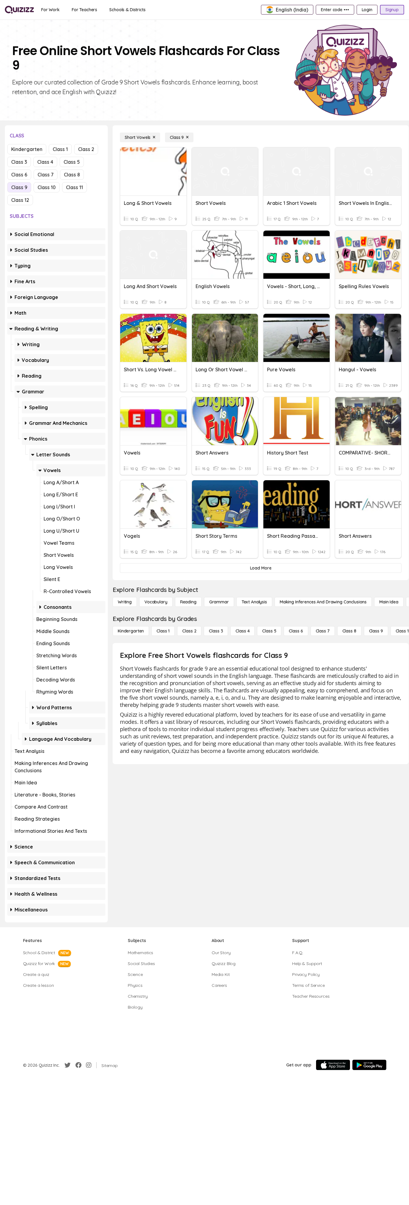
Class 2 (86, 149)
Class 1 (60, 149)
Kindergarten (26, 149)
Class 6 (19, 175)
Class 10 (47, 187)
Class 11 (74, 187)
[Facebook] (78, 1065)
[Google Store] (369, 1065)
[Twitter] (67, 1065)
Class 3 (19, 162)
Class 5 (72, 162)
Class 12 (20, 200)
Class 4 (45, 162)
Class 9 (19, 187)
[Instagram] (88, 1065)
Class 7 (46, 175)
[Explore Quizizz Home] (19, 10)
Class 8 (72, 175)
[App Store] (333, 1065)
